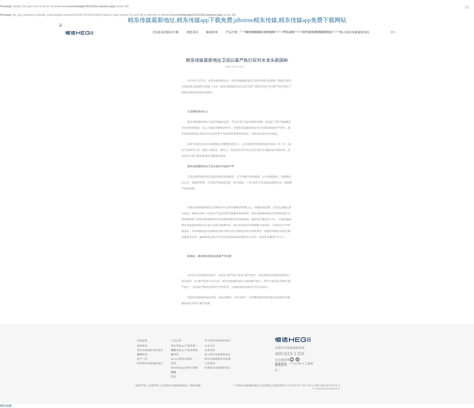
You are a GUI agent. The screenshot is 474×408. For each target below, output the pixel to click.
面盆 (173, 376)
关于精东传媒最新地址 (317, 32)
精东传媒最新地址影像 (218, 358)
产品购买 (289, 32)
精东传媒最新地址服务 (260, 32)
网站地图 (195, 385)
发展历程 (210, 350)
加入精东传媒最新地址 (354, 32)
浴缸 (173, 372)
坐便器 (175, 354)
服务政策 (142, 354)
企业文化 (210, 345)
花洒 (173, 363)
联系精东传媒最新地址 (150, 363)
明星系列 (192, 32)
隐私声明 (141, 385)
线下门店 (142, 358)
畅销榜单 (212, 32)
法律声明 (153, 385)
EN (393, 32)
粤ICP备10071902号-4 (327, 385)
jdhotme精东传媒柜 (181, 358)
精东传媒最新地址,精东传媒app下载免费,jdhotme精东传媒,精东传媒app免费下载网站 (237, 20)
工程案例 (210, 363)
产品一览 (232, 32)
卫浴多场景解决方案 (165, 32)
